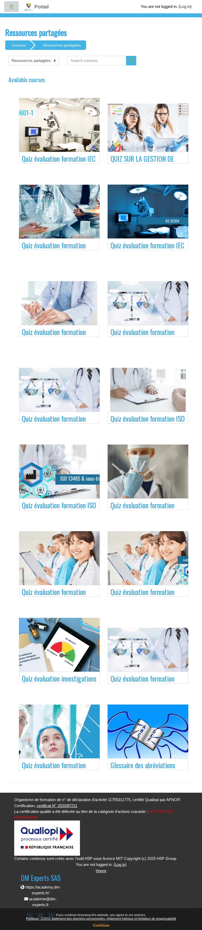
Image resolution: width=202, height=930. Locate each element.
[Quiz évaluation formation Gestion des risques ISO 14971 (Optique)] (148, 304)
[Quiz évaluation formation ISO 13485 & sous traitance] (59, 477)
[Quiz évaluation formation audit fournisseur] (148, 564)
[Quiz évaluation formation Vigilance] (59, 217)
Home (101, 871)
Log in (185, 6)
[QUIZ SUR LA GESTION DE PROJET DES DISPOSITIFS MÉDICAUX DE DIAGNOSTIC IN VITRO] (148, 131)
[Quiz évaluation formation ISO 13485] (148, 391)
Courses (19, 45)
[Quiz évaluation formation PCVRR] (59, 304)
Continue (101, 925)
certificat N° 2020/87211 (57, 805)
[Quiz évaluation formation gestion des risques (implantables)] (148, 650)
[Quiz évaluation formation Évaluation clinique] (148, 477)
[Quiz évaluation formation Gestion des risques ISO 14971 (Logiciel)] (59, 391)
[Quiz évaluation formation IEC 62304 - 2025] (148, 217)
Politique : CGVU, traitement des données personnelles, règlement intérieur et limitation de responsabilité (101, 919)
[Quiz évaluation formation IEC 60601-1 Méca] (59, 131)
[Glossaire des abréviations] (148, 737)
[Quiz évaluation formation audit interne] (59, 564)
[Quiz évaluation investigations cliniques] (59, 650)
